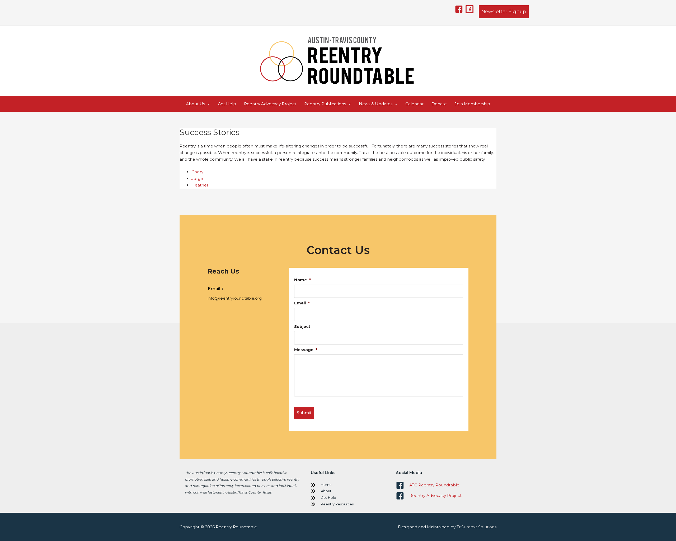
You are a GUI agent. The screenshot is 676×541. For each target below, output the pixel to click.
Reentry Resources (337, 504)
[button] (459, 9)
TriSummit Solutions (476, 526)
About (326, 491)
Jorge (197, 178)
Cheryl (197, 171)
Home (326, 484)
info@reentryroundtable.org (235, 298)
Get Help (328, 497)
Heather (199, 185)
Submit (304, 412)
